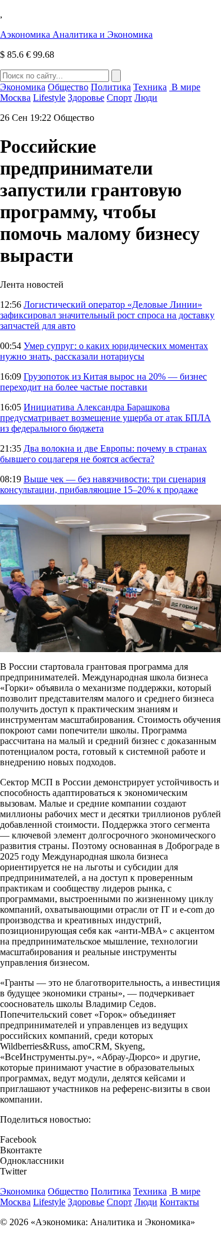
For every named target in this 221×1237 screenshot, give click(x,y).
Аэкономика (76, 34)
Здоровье (86, 98)
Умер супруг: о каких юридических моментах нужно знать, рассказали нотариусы (104, 351)
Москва (15, 98)
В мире (184, 87)
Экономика (22, 87)
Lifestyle (49, 98)
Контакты (179, 1202)
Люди (145, 98)
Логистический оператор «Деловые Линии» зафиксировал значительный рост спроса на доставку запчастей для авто (107, 315)
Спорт (119, 98)
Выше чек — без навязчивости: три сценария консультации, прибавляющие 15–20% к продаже (103, 484)
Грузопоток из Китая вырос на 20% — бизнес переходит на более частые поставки (103, 381)
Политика (111, 87)
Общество (68, 87)
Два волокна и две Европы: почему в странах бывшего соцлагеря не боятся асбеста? (103, 453)
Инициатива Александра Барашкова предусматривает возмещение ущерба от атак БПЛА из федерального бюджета (105, 417)
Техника (150, 87)
